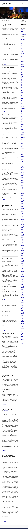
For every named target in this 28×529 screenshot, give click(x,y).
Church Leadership (23, 54)
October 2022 (22, 175)
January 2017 (22, 225)
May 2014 (22, 248)
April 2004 (22, 335)
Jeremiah (22, 93)
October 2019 (22, 201)
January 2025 (22, 155)
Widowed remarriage (23, 137)
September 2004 (22, 332)
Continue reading (4, 62)
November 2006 (22, 313)
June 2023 (22, 169)
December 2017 (22, 217)
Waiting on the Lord (23, 136)
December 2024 (22, 156)
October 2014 (22, 244)
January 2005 (22, 329)
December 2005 (22, 321)
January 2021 (22, 190)
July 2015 (22, 238)
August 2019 (22, 202)
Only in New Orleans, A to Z (8, 333)
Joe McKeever (22, 22)
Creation (21, 56)
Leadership (5, 64)
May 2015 (22, 239)
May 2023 (22, 170)
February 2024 (22, 163)
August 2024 (22, 159)
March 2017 (22, 223)
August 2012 (22, 263)
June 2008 (22, 299)
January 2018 (22, 216)
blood (21, 47)
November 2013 (22, 252)
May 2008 (22, 300)
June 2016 (22, 230)
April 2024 (22, 162)
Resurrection (22, 119)
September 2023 (22, 167)
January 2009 (22, 294)
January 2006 (22, 320)
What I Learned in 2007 (7, 258)
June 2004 (22, 334)
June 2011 (22, 273)
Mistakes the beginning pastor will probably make (23, 33)
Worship (21, 138)
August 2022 (22, 176)
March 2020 (22, 197)
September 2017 (22, 219)
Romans (21, 121)
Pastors (21, 111)
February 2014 (22, 250)
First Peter (22, 73)
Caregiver (22, 50)
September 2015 (22, 236)
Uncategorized (22, 134)
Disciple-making (22, 61)
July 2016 (22, 229)
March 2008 (22, 301)
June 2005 (22, 325)
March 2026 (22, 145)
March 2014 (22, 249)
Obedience (22, 109)
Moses (21, 105)
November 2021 (22, 183)
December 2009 (22, 286)
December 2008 (22, 295)
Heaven (21, 85)
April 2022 (22, 179)
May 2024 (22, 161)
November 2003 (22, 339)
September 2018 (22, 210)
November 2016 (22, 226)
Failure (21, 68)
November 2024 (22, 157)
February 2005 (22, 328)
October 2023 (22, 166)
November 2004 (22, 330)
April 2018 (22, 214)
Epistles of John (22, 64)
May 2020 (22, 196)
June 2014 (22, 247)
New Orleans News (23, 108)
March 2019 (22, 206)
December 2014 (22, 243)
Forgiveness (22, 75)
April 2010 (22, 283)
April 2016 (22, 231)
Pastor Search (22, 110)
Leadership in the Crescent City (8, 409)
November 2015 (22, 235)
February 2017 (22, 224)
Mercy (21, 103)
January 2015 (22, 242)
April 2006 (22, 318)
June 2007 (22, 308)
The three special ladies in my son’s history (23, 35)
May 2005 (22, 326)
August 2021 (22, 185)
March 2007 (22, 310)
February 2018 (22, 215)
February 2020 (22, 198)
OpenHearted (22, 29)
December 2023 (22, 165)
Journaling (22, 95)
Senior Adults (22, 125)
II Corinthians (22, 92)
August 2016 (22, 228)
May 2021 (22, 187)
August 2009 (22, 289)
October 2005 (22, 322)
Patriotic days (22, 112)
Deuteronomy (22, 60)
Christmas (22, 52)
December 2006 (22, 312)
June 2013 (22, 256)
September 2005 (22, 323)
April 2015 (22, 240)
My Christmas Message (7, 302)
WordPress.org (22, 344)
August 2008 (22, 298)
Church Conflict (22, 53)
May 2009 (22, 291)
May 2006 (22, 317)
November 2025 (22, 148)
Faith (21, 69)
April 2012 (22, 266)
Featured (21, 72)
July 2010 (22, 281)
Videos (22, 18)
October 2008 (22, 296)
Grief (21, 82)
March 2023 (22, 171)
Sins (21, 127)
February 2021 (22, 189)
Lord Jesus (22, 99)
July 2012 (22, 264)
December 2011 (22, 269)
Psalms (21, 116)
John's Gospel (22, 94)
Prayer (21, 113)
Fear (21, 71)
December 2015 (22, 234)
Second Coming (22, 124)
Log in (21, 342)
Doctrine (21, 62)
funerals (21, 77)
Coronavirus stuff (22, 55)
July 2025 (22, 151)
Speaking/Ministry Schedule (7, 18)
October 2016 (22, 227)
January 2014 (22, 251)
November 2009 (22, 287)
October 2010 (22, 279)
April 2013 (22, 257)
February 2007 (22, 311)
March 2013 (22, 258)
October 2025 (22, 149)
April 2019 (22, 205)
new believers (22, 107)
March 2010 (22, 284)
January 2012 (22, 268)
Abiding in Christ (22, 42)
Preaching (22, 114)
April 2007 (22, 309)
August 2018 (22, 211)
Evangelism (22, 67)
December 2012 (22, 260)
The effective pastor (23, 131)
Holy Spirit (22, 88)
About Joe (13, 18)
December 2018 (22, 208)
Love (21, 100)
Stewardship (22, 128)
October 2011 (22, 270)
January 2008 (22, 303)
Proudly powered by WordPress (14, 526)
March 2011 (22, 275)
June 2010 (22, 282)
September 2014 (22, 245)
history (21, 87)
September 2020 (22, 193)
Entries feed (22, 343)
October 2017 (22, 218)
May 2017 (22, 222)
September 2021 (22, 184)
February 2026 (22, 146)
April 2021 (22, 188)
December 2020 (22, 191)
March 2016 (22, 232)
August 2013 (22, 254)
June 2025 (22, 152)
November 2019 (22, 200)
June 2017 (22, 221)
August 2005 (22, 324)
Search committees (23, 123)
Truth (21, 133)
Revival (21, 120)
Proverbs (22, 115)
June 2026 (22, 143)
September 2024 (22, 158)
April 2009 (22, 292)
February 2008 (22, 302)
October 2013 (22, 253)
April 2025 (22, 153)
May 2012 (22, 265)
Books (21, 48)
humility (21, 90)
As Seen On (22, 46)
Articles (4, 111)
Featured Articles (16, 18)
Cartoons (20, 18)
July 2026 (22, 142)
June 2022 (22, 178)
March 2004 (22, 336)
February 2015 (22, 241)
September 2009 (22, 288)
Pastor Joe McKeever (7, 3)
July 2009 (22, 290)
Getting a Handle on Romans (8, 114)
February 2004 (22, 337)
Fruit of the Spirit (22, 76)
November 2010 (22, 278)
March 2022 (22, 180)
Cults (21, 58)
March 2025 (22, 154)
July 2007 (22, 307)
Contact (3, 18)
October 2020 (22, 192)
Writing (21, 139)
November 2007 (22, 304)
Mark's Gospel (22, 101)
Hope (21, 89)
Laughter (22, 97)
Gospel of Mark (22, 80)
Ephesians (22, 63)
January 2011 (22, 277)
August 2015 (22, 237)
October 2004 (22, 331)
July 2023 (22, 168)
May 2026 (22, 144)
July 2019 (22, 203)
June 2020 (22, 195)
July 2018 (22, 212)
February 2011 (22, 276)
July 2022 (22, 177)
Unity (21, 135)
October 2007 (22, 305)
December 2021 (22, 182)
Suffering (22, 129)
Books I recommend (23, 49)
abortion (21, 43)
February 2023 (22, 172)
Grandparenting (22, 81)
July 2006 (22, 316)
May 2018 (22, 213)
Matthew (21, 102)
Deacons (21, 59)
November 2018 (22, 209)
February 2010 (22, 285)
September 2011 (22, 271)
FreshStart (22, 32)
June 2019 (22, 204)
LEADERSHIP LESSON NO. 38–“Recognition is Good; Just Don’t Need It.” (8, 457)
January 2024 (22, 164)
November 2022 (22, 174)
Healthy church (22, 84)
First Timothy (22, 74)
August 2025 (22, 150)
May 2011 (22, 274)
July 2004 (22, 333)
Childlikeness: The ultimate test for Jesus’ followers (23, 31)
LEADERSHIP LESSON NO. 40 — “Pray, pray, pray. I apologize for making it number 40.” (9, 24)
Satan (21, 122)
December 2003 (22, 338)
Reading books (22, 118)
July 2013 (22, 255)
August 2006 (22, 315)
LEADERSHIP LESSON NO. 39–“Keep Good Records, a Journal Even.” (7, 205)
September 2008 (22, 297)
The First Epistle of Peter (23, 132)
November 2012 (22, 261)
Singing (21, 126)
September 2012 (22, 262)
